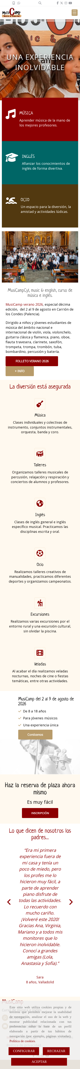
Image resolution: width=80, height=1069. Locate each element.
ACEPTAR (39, 1062)
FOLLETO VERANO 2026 (32, 361)
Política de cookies (22, 1041)
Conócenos (35, 735)
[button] (40, 813)
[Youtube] (70, 3)
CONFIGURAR (24, 1051)
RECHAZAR (56, 1051)
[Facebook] (58, 3)
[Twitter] (61, 3)
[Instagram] (66, 3)
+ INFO (20, 371)
